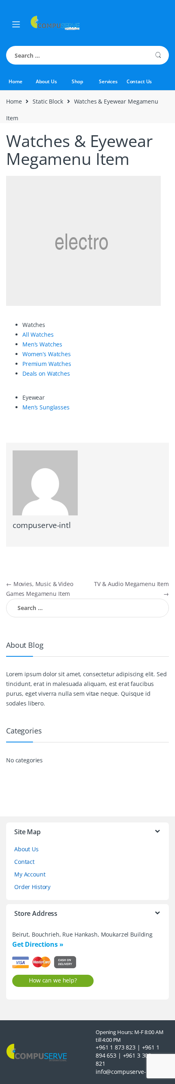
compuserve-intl (42, 525)
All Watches (37, 334)
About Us (46, 81)
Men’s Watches (42, 344)
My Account (30, 874)
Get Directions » (37, 944)
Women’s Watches (46, 354)
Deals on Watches (46, 373)
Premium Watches (46, 364)
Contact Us (139, 81)
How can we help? (53, 980)
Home (15, 81)
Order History (32, 887)
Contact (24, 861)
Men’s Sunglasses (46, 407)
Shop (77, 81)
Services (108, 81)
